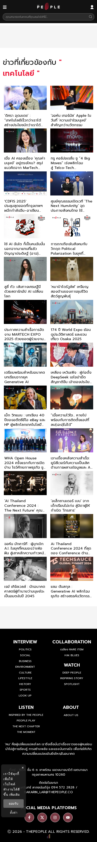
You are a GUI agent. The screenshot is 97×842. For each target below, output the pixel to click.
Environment (25, 667)
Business (25, 661)
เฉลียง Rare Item (71, 649)
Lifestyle (25, 678)
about (71, 707)
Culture (25, 673)
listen (26, 707)
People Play (26, 721)
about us (71, 715)
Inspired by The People (26, 715)
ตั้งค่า (13, 812)
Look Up (25, 696)
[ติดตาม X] (42, 817)
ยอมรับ (13, 803)
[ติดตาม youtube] (68, 817)
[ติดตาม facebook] (29, 817)
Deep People (71, 673)
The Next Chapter (26, 726)
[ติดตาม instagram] (55, 817)
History (25, 684)
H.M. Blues (72, 655)
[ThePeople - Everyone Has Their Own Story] (48, 8)
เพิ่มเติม (14, 794)
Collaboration (71, 641)
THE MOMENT (26, 732)
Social (25, 655)
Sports (25, 690)
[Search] (90, 16)
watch (72, 665)
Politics (25, 649)
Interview (25, 641)
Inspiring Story (71, 678)
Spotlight (72, 684)
